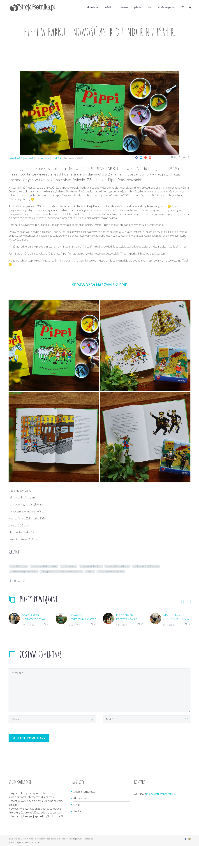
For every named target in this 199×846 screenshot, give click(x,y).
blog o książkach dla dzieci (44, 566)
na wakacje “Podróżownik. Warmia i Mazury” (82, 618)
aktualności (93, 7)
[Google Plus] (145, 157)
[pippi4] (54, 437)
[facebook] (185, 839)
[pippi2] (54, 345)
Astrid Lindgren (19, 566)
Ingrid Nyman (69, 566)
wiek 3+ (56, 158)
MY (182, 7)
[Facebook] (136, 157)
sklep (149, 7)
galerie (137, 7)
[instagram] (189, 839)
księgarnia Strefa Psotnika (146, 566)
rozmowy (123, 7)
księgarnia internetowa (117, 566)
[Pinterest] (150, 157)
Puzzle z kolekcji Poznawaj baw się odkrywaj (126, 618)
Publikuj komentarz (29, 738)
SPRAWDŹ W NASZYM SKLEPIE (99, 285)
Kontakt (78, 811)
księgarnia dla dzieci (91, 566)
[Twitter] (141, 157)
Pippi (90, 571)
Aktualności (80, 798)
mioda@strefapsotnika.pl (161, 793)
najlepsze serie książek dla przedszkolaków (62, 571)
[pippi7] (145, 345)
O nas (76, 804)
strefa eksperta (166, 7)
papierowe (42, 158)
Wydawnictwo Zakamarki (111, 571)
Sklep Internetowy (84, 791)
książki (108, 7)
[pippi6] (145, 437)
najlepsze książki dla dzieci (24, 571)
